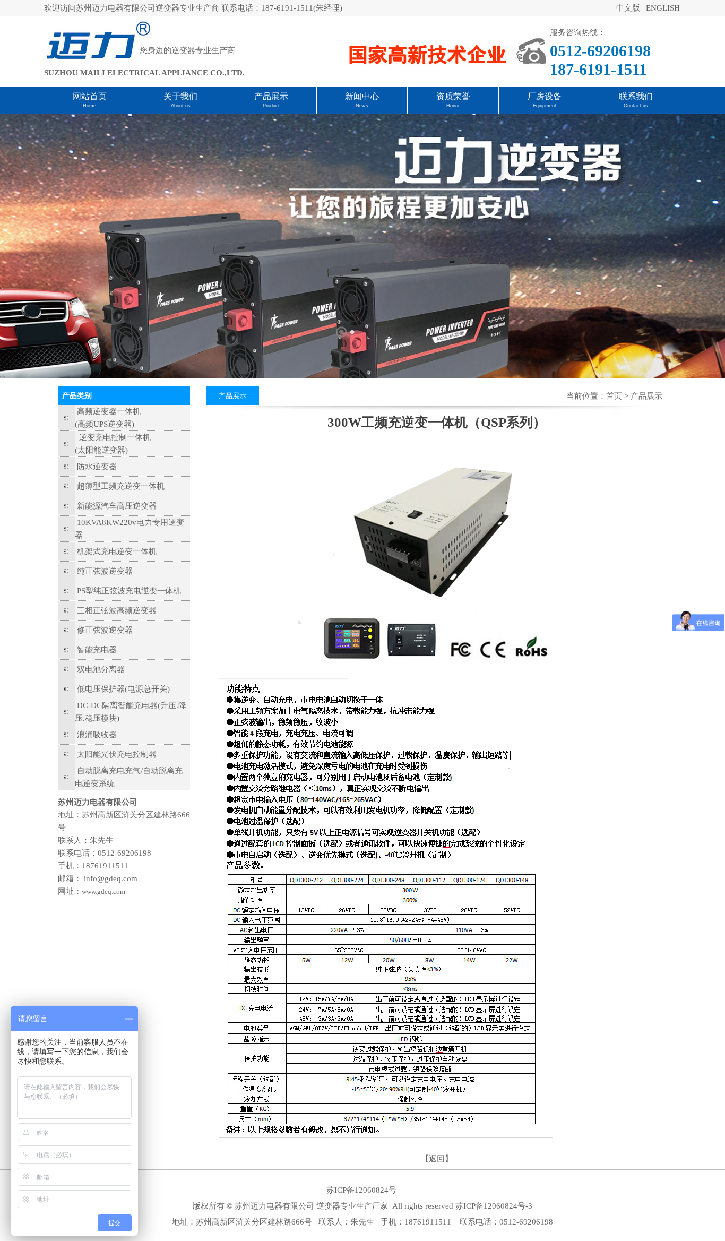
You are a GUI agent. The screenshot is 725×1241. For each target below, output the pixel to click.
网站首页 (90, 96)
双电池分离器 (101, 669)
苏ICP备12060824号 (361, 1190)
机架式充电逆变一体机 (117, 551)
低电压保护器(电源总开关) (123, 689)
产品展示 (271, 96)
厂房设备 (545, 96)
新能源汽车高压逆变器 (117, 506)
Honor (453, 105)
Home (89, 105)
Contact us (636, 105)
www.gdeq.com (103, 891)
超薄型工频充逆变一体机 (121, 486)
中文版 (628, 8)
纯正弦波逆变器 (105, 571)
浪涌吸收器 (97, 734)
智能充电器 (97, 649)
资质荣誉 (453, 96)
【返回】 (437, 1158)
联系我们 (636, 96)
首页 (614, 396)
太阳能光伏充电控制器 (117, 754)
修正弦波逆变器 (105, 630)
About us (181, 105)
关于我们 (180, 96)
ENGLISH (663, 8)
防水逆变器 (97, 466)
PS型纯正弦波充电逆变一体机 (129, 591)
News (362, 105)
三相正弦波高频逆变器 (117, 610)
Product (271, 105)
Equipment (544, 105)
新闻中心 (362, 96)
